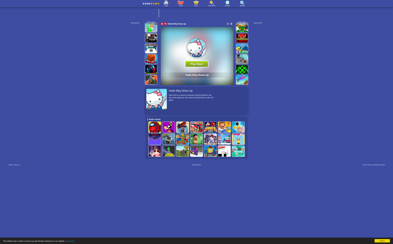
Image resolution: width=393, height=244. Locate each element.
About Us (16, 165)
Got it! (382, 240)
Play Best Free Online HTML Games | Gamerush (151, 3)
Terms (364, 165)
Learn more (69, 241)
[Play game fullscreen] (228, 24)
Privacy (370, 165)
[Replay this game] (231, 24)
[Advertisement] (197, 13)
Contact (10, 165)
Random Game (196, 165)
